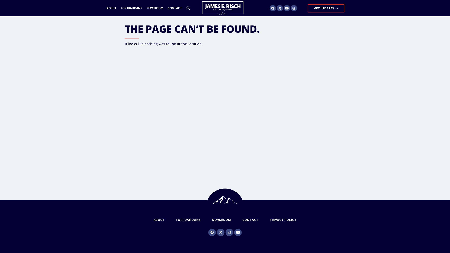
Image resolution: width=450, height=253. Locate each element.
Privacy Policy (283, 220)
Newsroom (154, 8)
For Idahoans (131, 8)
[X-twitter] (280, 8)
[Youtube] (287, 8)
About (112, 8)
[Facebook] (273, 8)
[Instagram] (294, 8)
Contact (175, 8)
